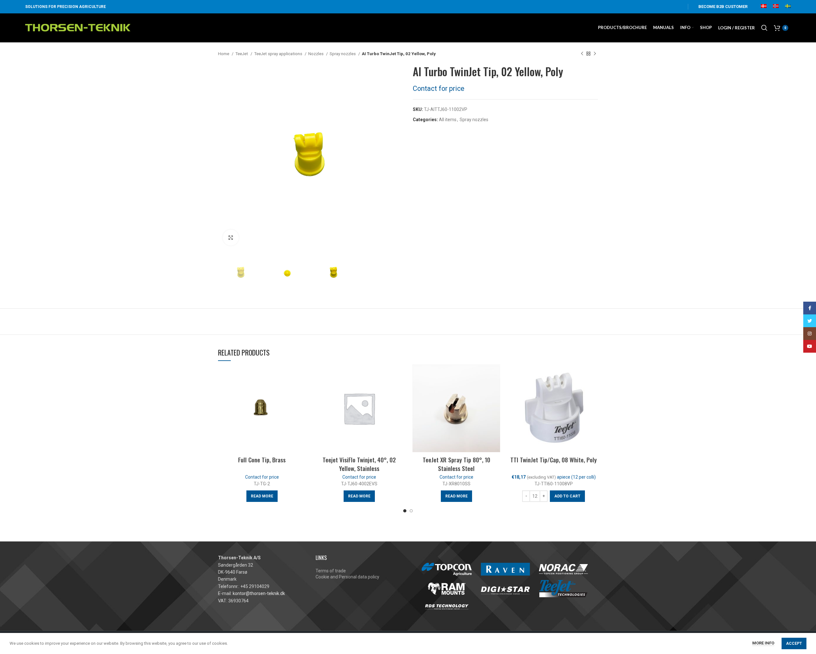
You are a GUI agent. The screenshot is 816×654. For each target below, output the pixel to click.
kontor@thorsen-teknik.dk (259, 593)
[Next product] (595, 54)
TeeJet (242, 53)
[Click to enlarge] (231, 238)
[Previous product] (582, 54)
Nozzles (316, 53)
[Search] (764, 27)
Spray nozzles (343, 53)
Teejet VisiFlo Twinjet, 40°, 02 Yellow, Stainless (359, 464)
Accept (794, 643)
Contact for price (438, 88)
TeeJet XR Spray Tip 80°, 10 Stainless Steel (456, 464)
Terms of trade (331, 570)
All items (447, 119)
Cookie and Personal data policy (347, 576)
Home (224, 53)
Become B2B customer (722, 6)
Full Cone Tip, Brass (262, 459)
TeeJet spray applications (278, 53)
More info (763, 643)
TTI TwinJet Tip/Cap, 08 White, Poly (553, 459)
